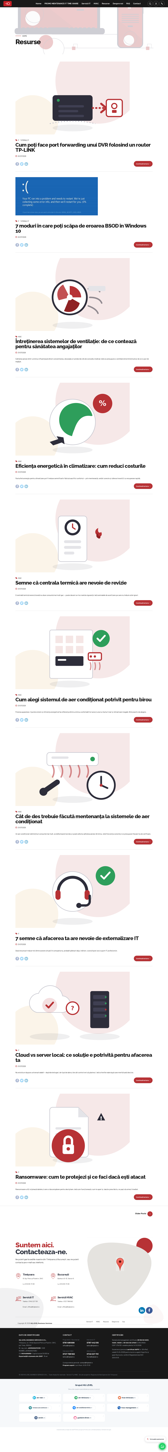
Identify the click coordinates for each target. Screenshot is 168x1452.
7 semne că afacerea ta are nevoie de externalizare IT (77, 938)
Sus (123, 1322)
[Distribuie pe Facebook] (17, 164)
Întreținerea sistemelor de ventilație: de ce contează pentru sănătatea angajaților (75, 343)
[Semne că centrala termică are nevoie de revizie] (84, 536)
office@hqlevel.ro (33, 1307)
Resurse (106, 4)
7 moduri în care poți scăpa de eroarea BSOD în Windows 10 (80, 228)
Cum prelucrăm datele (158, 1440)
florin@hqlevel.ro (92, 1357)
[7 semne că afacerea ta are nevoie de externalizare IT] (84, 891)
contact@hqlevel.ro (86, 1363)
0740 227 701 (33, 1301)
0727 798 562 (68, 1301)
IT (18, 140)
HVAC (96, 4)
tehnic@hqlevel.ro (93, 1345)
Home (38, 4)
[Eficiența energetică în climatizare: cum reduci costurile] (84, 419)
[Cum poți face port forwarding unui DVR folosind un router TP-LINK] (84, 98)
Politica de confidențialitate (92, 1429)
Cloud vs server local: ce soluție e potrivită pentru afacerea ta (83, 1057)
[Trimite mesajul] (162, 1435)
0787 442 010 (93, 1342)
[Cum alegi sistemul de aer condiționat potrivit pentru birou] (84, 652)
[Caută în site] (150, 3)
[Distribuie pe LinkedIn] (26, 164)
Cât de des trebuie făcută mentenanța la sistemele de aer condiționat (82, 819)
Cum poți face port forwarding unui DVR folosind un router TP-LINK (83, 147)
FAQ (128, 4)
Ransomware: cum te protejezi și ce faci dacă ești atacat (80, 1177)
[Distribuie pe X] (22, 164)
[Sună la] (162, 3)
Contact (137, 4)
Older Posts (140, 1213)
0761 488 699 (69, 1342)
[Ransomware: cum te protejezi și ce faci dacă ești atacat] (84, 1130)
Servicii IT (86, 4)
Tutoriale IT (24, 140)
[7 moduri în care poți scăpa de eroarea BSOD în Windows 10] (84, 196)
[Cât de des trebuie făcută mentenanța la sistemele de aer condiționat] (84, 769)
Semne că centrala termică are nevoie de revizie (71, 583)
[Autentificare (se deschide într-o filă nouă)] (156, 3)
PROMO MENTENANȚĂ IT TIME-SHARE (61, 4)
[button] (120, 1264)
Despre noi (118, 4)
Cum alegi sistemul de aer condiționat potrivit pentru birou (83, 700)
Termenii (104, 1429)
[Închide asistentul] (162, 1386)
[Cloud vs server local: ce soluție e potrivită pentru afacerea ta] (84, 1008)
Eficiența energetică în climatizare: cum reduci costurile (80, 466)
